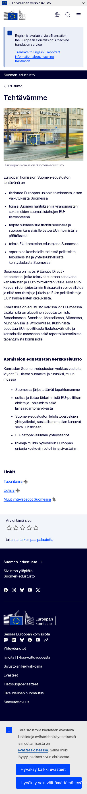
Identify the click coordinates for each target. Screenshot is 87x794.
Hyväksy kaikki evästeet (43, 769)
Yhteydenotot (15, 648)
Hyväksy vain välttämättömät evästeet (51, 782)
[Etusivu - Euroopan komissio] (14, 14)
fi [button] (57, 15)
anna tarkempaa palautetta (31, 539)
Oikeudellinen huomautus (24, 693)
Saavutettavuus (16, 702)
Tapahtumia (13, 481)
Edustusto (15, 86)
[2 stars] (12, 527)
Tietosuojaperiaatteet (21, 684)
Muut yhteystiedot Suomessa (27, 499)
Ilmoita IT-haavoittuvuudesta (27, 657)
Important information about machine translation (37, 56)
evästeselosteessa (33, 750)
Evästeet (11, 675)
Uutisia (9, 490)
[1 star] (9, 527)
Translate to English (29, 52)
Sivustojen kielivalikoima (23, 666)
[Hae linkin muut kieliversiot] (25, 481)
